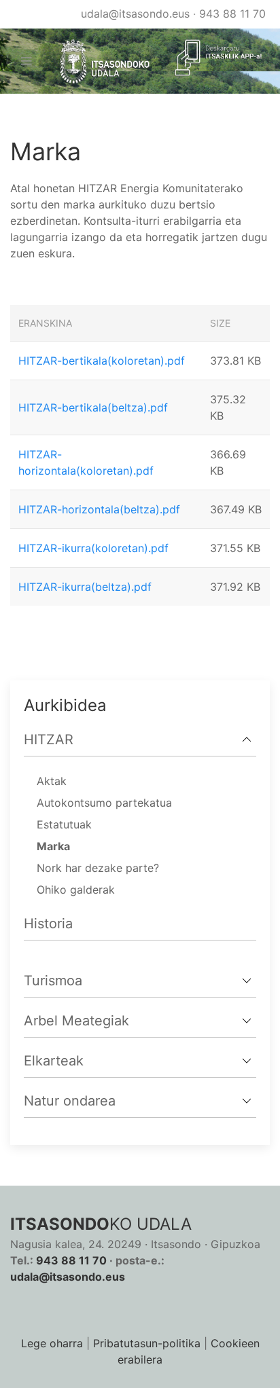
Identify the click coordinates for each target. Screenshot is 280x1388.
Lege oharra (52, 1343)
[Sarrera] (99, 61)
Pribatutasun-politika (146, 1343)
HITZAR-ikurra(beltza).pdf (85, 586)
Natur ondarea (70, 1101)
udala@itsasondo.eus (135, 13)
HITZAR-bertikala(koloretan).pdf (101, 360)
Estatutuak (64, 824)
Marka (53, 846)
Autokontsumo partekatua (104, 802)
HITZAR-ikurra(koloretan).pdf (93, 548)
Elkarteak (54, 1061)
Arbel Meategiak (76, 1020)
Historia (48, 923)
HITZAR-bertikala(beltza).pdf (93, 407)
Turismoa (53, 980)
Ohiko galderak (76, 889)
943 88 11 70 (232, 13)
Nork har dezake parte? (98, 868)
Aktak (52, 781)
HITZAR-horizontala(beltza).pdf (99, 509)
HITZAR (48, 739)
